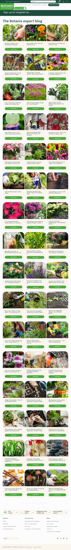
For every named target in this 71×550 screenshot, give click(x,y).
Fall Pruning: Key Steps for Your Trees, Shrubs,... (13, 489)
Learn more (14, 49)
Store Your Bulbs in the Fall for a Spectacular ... (35, 489)
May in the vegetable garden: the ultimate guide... (55, 312)
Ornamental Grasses (8, 529)
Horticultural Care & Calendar (32, 521)
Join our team (50, 523)
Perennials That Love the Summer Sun (35, 44)
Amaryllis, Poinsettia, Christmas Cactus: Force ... (35, 459)
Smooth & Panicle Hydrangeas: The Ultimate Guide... (57, 223)
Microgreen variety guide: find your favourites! (57, 400)
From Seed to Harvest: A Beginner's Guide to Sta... (35, 430)
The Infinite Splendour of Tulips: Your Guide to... (57, 162)
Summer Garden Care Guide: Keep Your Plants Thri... (34, 193)
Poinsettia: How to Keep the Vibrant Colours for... (13, 162)
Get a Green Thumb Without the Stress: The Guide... (56, 104)
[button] (16, 4)
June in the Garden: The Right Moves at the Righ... (57, 281)
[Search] (54, 2)
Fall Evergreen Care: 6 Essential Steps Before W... (57, 459)
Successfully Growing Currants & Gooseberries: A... (35, 252)
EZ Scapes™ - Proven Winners (33, 529)
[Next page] (44, 502)
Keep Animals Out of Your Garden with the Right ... (13, 73)
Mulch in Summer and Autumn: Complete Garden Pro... (57, 490)
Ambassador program (52, 526)
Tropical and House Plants (9, 526)
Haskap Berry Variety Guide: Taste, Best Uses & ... (35, 74)
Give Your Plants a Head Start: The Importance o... (13, 311)
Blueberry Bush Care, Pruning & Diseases (12, 44)
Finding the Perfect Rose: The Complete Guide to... (13, 281)
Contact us (49, 529)
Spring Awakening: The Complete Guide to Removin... (34, 372)
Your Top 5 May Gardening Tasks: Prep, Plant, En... (13, 341)
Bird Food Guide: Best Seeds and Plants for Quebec (34, 134)
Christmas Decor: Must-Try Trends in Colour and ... (57, 133)
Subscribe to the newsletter (54, 531)
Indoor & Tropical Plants (31, 523)
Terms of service (37, 547)
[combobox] (43, 1)
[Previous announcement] (3, 1)
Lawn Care (27, 526)
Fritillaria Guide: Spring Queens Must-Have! (34, 162)
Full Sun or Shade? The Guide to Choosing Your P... (34, 282)
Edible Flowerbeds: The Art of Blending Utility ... (13, 400)
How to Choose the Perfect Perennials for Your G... (34, 342)
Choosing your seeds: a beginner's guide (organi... (35, 400)
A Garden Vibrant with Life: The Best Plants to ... (57, 73)
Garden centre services (53, 521)
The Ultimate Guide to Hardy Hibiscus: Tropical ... (13, 222)
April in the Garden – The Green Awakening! (57, 341)
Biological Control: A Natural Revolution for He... (13, 252)
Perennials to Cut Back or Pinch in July (57, 44)
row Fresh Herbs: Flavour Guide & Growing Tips (13, 103)
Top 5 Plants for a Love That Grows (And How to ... (13, 133)
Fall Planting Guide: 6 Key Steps (13, 192)
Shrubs (4, 521)
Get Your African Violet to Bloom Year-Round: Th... (13, 371)
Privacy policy (28, 547)
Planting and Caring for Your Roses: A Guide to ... (57, 252)
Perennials (5, 523)
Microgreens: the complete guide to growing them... (13, 430)
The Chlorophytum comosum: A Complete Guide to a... (12, 460)
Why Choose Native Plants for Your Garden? (35, 103)
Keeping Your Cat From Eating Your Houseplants (56, 430)
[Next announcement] (28, 1)
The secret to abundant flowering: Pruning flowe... (35, 311)
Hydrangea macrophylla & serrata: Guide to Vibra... (35, 222)
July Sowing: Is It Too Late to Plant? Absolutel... (57, 192)
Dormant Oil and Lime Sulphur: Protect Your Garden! (55, 372)
